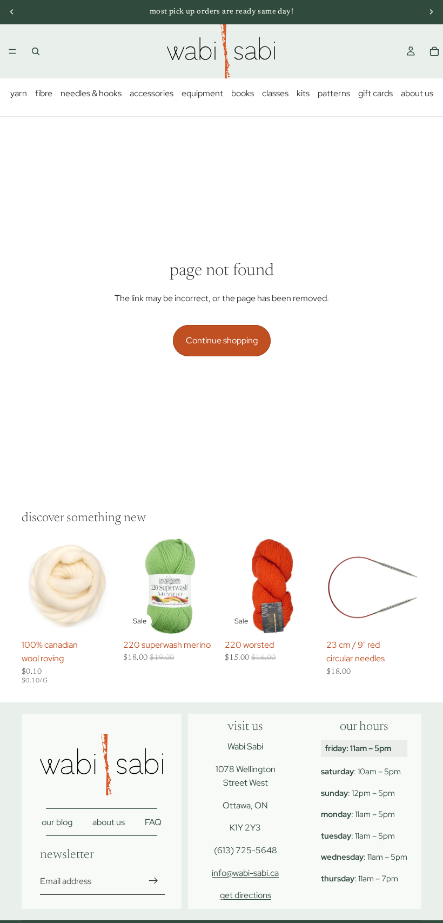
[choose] (100, 617)
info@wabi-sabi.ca (245, 873)
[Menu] (12, 51)
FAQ (153, 822)
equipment (202, 93)
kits (303, 93)
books (242, 93)
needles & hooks (91, 93)
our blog (57, 822)
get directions (245, 895)
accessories (151, 93)
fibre (43, 93)
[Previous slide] (12, 12)
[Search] (36, 51)
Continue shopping (222, 340)
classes (275, 93)
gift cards (375, 93)
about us (417, 93)
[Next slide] (431, 12)
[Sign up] (153, 881)
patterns (334, 93)
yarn (18, 93)
